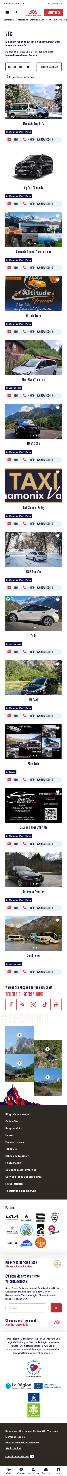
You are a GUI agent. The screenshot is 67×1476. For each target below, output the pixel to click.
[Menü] (7, 12)
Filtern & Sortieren (48, 67)
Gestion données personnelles (22, 1442)
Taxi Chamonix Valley (33, 508)
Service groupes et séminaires (23, 1176)
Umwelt (9, 1135)
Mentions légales (15, 1437)
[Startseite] (33, 13)
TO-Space (11, 1149)
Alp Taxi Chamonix (33, 188)
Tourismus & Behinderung (20, 1190)
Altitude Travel (33, 316)
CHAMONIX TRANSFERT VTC (33, 828)
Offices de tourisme (17, 1156)
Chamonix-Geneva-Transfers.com (33, 252)
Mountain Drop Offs (33, 124)
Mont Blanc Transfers (33, 380)
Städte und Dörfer (12, 3)
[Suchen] (16, 12)
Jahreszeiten (52, 3)
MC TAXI (33, 700)
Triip (33, 636)
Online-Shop (12, 1121)
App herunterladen (17, 1324)
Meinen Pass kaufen (19, 1266)
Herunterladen (14, 1183)
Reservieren (54, 12)
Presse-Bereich (14, 1142)
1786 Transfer (33, 572)
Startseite (9, 20)
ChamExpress (33, 956)
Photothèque (13, 1163)
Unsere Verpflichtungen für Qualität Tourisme (31, 1431)
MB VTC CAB (33, 444)
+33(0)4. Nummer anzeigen (40, 139)
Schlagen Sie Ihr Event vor (20, 1170)
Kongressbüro (14, 1128)
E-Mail (15, 139)
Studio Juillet (13, 1448)
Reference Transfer (33, 892)
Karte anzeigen (15, 67)
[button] (30, 115)
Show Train (33, 764)
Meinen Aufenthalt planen (31, 20)
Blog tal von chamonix (18, 1114)
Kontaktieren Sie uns (17, 1456)
